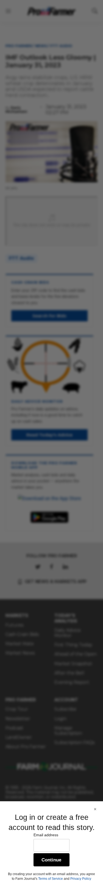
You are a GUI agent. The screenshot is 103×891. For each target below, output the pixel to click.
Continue (51, 860)
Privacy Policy (80, 879)
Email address (46, 835)
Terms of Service (50, 879)
